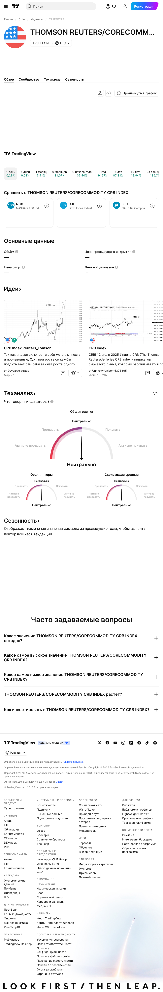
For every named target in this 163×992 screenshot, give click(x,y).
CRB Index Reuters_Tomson (27, 348)
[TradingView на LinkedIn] (131, 743)
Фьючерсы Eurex (48, 863)
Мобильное (11, 939)
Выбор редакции (90, 851)
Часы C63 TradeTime (51, 927)
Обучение (85, 847)
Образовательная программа (134, 849)
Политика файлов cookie (53, 956)
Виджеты (128, 805)
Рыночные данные (49, 814)
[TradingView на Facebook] (107, 743)
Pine (7, 847)
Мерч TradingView (49, 918)
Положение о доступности (55, 960)
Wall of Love (87, 809)
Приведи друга (89, 814)
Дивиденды (12, 892)
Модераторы (87, 830)
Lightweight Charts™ (135, 814)
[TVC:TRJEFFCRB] (8, 340)
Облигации (11, 829)
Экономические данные (14, 882)
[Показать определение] (16, 251)
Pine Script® (12, 927)
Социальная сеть (90, 805)
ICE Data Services (73, 761)
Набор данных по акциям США (54, 869)
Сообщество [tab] (29, 79)
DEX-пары (10, 842)
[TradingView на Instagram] (123, 743)
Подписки (43, 809)
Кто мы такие (46, 884)
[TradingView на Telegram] (139, 743)
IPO (6, 897)
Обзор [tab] (9, 79)
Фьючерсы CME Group (52, 859)
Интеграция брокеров (137, 839)
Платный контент (90, 877)
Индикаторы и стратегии (96, 864)
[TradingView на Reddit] (155, 743)
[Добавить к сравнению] (46, 205)
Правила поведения (92, 826)
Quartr (59, 781)
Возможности (46, 805)
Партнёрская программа (139, 843)
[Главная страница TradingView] (15, 6)
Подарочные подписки (52, 818)
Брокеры (43, 835)
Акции (8, 820)
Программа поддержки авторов (95, 820)
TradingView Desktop (18, 944)
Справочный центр (50, 897)
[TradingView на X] (99, 743)
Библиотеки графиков (137, 809)
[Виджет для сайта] (108, 93)
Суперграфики (14, 808)
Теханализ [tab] (52, 79)
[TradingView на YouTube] (115, 743)
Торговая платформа (136, 822)
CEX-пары (10, 838)
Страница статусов (50, 973)
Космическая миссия (51, 888)
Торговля (85, 843)
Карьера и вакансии (50, 901)
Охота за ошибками (50, 969)
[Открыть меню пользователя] (125, 6)
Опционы (10, 918)
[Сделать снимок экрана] (100, 93)
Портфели (10, 909)
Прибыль (10, 888)
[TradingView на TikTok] (147, 743)
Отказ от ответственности (54, 944)
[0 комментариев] (63, 373)
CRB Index (97, 348)
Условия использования (53, 939)
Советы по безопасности (54, 965)
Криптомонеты (14, 833)
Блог (40, 892)
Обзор (41, 830)
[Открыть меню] (6, 6)
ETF (6, 825)
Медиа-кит (44, 906)
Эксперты (85, 868)
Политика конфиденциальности (51, 950)
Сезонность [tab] (74, 79)
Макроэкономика (16, 922)
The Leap (43, 843)
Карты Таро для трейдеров (55, 922)
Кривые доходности (17, 914)
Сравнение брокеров (51, 839)
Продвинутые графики (137, 818)
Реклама (128, 835)
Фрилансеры (87, 873)
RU (114, 6)
